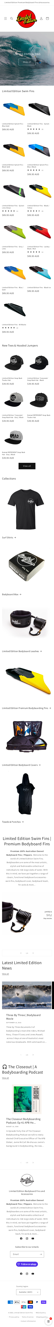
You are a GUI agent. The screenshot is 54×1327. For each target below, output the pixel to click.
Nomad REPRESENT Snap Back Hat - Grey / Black (13, 453)
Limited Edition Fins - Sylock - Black (38, 125)
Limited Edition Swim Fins (23, 1313)
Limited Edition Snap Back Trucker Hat (12, 379)
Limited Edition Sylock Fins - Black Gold (13, 166)
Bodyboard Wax (10, 594)
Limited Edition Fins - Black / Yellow (38, 207)
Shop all (27, 61)
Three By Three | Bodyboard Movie (23, 1016)
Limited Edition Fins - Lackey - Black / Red (39, 248)
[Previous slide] (21, 953)
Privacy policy (14, 1317)
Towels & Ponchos (11, 821)
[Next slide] (33, 953)
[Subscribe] (41, 1254)
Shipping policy (42, 1317)
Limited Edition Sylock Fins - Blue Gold (13, 125)
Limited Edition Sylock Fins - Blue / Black (38, 166)
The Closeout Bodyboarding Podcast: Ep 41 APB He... (23, 1121)
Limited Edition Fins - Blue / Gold (12, 288)
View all (27, 466)
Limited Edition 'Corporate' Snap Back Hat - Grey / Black (13, 416)
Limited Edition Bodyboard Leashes (20, 651)
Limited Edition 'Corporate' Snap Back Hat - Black (37, 379)
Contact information (28, 1321)
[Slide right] (33, 1055)
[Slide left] (21, 1055)
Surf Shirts (7, 537)
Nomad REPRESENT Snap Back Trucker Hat (38, 416)
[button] (5, 18)
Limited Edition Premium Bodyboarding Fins (25, 708)
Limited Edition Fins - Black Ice (39, 287)
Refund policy (41, 1313)
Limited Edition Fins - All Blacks (14, 325)
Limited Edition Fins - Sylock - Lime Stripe (13, 207)
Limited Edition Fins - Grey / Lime (12, 248)
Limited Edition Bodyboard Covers (20, 764)
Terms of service (28, 1317)
